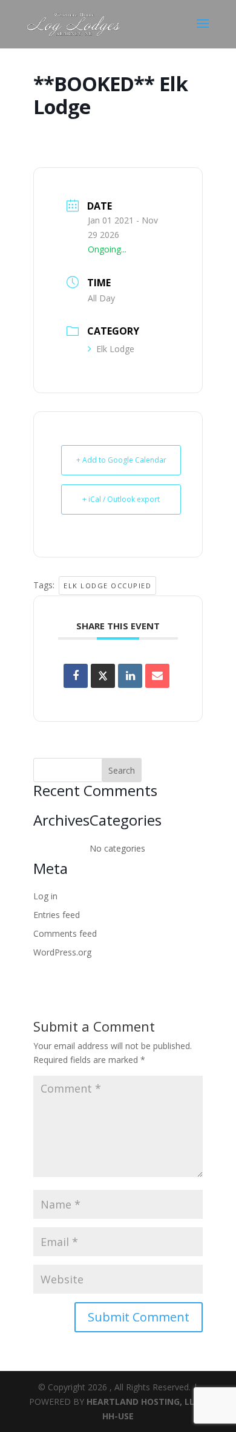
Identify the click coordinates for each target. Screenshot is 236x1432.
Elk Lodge (115, 349)
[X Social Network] (103, 676)
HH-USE (118, 1416)
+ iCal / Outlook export (121, 499)
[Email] (157, 676)
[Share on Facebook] (76, 676)
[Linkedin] (130, 676)
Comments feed (65, 933)
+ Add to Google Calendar (121, 460)
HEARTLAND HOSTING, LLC (143, 1401)
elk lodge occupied (107, 585)
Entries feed (56, 914)
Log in (45, 896)
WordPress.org (62, 952)
